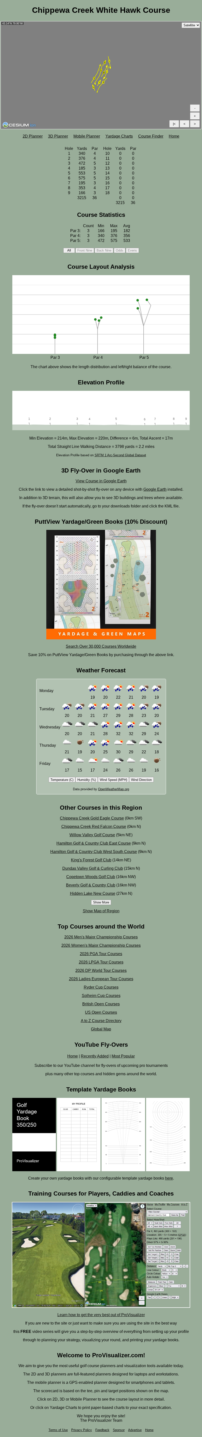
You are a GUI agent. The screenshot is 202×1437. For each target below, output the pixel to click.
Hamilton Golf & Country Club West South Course (93, 852)
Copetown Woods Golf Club (90, 877)
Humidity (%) (86, 780)
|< (174, 124)
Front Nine (84, 250)
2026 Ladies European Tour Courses (101, 979)
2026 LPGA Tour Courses (101, 962)
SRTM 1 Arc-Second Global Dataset (120, 455)
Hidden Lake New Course (92, 893)
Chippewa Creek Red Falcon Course (93, 826)
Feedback (102, 1430)
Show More (101, 902)
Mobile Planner (86, 136)
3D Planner (58, 136)
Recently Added (95, 1056)
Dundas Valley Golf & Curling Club (92, 868)
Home (174, 136)
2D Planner (33, 136)
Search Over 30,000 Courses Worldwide (101, 646)
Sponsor (119, 1430)
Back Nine (104, 250)
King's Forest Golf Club (91, 860)
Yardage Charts (119, 136)
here (169, 1178)
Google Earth (155, 489)
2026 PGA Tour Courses (101, 954)
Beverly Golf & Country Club (90, 885)
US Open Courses (101, 1012)
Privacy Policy (81, 1430)
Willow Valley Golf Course (92, 835)
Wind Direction (141, 780)
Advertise (135, 1430)
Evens (132, 250)
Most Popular (123, 1056)
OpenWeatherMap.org (113, 789)
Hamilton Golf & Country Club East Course (93, 843)
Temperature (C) (61, 780)
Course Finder (150, 136)
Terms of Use (58, 1430)
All (69, 250)
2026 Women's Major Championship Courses (101, 945)
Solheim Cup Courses (101, 996)
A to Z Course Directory (101, 1021)
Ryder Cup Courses (101, 987)
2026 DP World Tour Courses (101, 970)
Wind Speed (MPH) (113, 780)
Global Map (101, 1029)
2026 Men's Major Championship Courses (101, 937)
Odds (119, 250)
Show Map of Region (101, 911)
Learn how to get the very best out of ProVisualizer (101, 1315)
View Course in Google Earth (101, 481)
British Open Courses (101, 1004)
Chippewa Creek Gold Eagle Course (92, 818)
